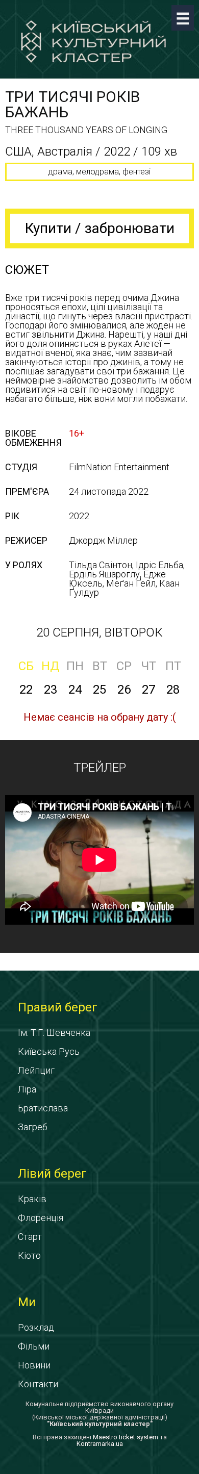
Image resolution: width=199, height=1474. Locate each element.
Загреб (32, 1127)
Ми (27, 1302)
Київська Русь (49, 1051)
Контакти (38, 1384)
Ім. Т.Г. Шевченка (54, 1032)
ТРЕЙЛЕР (99, 767)
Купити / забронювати (100, 228)
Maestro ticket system (125, 1437)
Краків (32, 1198)
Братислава (43, 1108)
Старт (30, 1236)
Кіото (29, 1255)
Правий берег (57, 1007)
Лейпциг (36, 1070)
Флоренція (40, 1217)
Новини (34, 1365)
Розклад (36, 1327)
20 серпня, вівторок (99, 632)
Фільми (33, 1346)
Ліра (27, 1089)
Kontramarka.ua (100, 1443)
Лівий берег (52, 1173)
